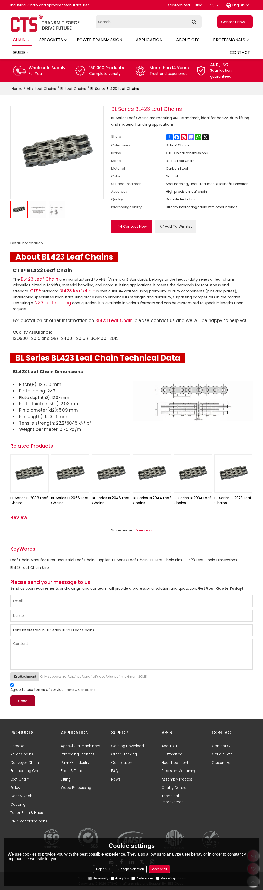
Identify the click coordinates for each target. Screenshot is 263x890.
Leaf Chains (45, 88)
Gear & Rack (21, 796)
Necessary (100, 878)
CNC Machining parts (28, 821)
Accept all (159, 869)
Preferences (145, 878)
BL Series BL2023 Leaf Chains (232, 500)
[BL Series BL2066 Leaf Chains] (70, 473)
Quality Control (174, 787)
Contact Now (135, 226)
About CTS (187, 40)
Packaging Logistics (78, 754)
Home (17, 88)
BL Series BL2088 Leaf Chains (29, 500)
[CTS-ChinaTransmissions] (45, 23)
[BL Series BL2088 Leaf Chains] (29, 473)
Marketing (167, 878)
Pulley (15, 787)
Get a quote (222, 754)
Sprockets (51, 40)
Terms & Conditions (80, 689)
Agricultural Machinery (80, 746)
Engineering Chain (26, 770)
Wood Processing (76, 787)
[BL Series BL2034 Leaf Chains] (193, 473)
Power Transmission (99, 40)
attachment (27, 676)
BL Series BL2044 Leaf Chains (152, 500)
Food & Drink (71, 770)
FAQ (211, 5)
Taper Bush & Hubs (26, 812)
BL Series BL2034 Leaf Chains (192, 500)
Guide (19, 53)
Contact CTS (223, 746)
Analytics (122, 878)
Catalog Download (127, 746)
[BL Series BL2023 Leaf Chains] (233, 473)
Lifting (66, 779)
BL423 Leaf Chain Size (29, 567)
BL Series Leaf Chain (130, 560)
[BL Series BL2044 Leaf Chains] (152, 473)
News (115, 779)
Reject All (103, 869)
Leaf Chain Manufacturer (32, 560)
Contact (240, 53)
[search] (194, 21)
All (29, 88)
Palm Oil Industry (75, 762)
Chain (19, 40)
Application (149, 40)
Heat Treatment (175, 762)
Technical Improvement (173, 799)
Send (23, 700)
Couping (17, 804)
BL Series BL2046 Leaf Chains (111, 500)
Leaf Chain (19, 779)
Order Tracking (124, 754)
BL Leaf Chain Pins (166, 560)
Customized (179, 5)
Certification (121, 762)
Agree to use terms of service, (53, 689)
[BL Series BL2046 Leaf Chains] (111, 473)
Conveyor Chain (24, 762)
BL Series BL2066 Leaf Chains (70, 500)
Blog (198, 5)
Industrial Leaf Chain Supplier (84, 560)
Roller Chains (21, 754)
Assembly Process (177, 779)
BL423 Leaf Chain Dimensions (211, 560)
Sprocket (17, 746)
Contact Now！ (235, 21)
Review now (143, 530)
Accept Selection (131, 869)
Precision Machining (179, 770)
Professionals (229, 40)
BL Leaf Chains (73, 88)
